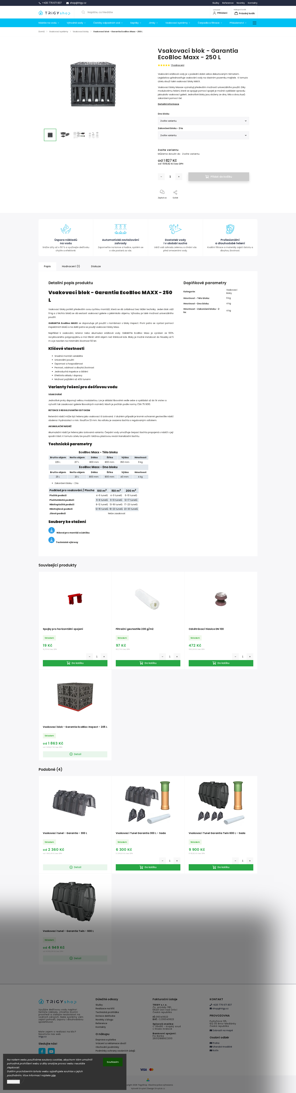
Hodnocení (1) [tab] (71, 266)
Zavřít (244, 203)
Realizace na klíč (105, 1008)
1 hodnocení (177, 65)
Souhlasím (113, 1062)
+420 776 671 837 (222, 1005)
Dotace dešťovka (105, 1016)
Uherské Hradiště (222, 1047)
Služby (215, 2)
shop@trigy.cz (220, 1008)
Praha (215, 1043)
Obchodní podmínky (107, 1047)
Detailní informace (168, 104)
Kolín (215, 1050)
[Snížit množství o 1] (161, 176)
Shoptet (142, 1088)
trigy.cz (43, 1036)
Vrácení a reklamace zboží (111, 1043)
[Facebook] (42, 1051)
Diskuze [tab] (96, 266)
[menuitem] (51, 23)
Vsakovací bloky (231, 291)
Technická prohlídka (107, 1012)
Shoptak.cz (159, 1088)
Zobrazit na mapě (222, 1030)
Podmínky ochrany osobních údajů (115, 1051)
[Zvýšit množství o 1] (178, 176)
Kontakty (252, 2)
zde (53, 1075)
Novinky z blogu (104, 1019)
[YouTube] (51, 1051)
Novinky (241, 2)
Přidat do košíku (221, 177)
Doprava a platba (106, 1039)
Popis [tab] (47, 266)
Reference (228, 2)
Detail (77, 754)
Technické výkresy (67, 542)
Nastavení (13, 1081)
